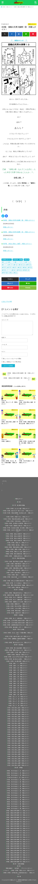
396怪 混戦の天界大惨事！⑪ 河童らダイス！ (18, 832)
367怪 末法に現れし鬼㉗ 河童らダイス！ (17, 243)
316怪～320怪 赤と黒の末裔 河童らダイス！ (18, 661)
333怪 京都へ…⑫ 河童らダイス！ (18, 690)
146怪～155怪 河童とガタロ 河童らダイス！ (23, 870)
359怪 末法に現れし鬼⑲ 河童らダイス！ (18, 747)
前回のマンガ (19, 40)
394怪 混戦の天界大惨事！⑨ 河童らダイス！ (18, 828)
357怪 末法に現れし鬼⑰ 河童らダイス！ (18, 743)
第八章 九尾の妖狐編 (18, 863)
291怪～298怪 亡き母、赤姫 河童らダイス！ (18, 652)
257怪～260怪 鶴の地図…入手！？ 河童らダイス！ (18, 627)
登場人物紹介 (9, 868)
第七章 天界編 (18, 767)
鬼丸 (16, 272)
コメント (4, 320)
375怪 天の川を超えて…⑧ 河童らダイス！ (18, 786)
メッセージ (6, 870)
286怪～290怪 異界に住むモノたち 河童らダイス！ (18, 650)
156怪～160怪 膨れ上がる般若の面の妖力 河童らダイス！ (18, 580)
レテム (5, 265)
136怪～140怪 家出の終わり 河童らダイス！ (18, 572)
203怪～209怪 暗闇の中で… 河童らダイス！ (18, 604)
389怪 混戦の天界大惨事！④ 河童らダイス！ (18, 817)
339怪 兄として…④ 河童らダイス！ (18, 703)
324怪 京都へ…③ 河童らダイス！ (18, 670)
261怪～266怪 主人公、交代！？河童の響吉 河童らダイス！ (18, 633)
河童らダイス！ (8, 227)
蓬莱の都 (27, 270)
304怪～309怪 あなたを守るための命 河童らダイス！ (18, 656)
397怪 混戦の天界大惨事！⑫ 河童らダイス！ (18, 835)
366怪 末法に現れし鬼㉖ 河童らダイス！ (18, 763)
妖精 (20, 267)
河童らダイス (7, 270)
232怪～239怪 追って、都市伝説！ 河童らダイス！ (18, 618)
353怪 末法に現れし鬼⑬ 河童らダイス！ (18, 734)
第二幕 (18, 866)
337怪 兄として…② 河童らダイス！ (18, 698)
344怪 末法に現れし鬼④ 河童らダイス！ (18, 714)
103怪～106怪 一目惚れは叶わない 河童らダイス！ (18, 556)
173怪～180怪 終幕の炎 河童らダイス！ (18, 587)
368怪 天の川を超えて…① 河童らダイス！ (18, 770)
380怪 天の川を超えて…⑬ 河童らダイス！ (18, 797)
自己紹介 (17, 868)
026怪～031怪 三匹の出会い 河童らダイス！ (18, 521)
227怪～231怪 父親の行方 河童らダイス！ (18, 612)
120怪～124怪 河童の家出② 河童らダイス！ (18, 565)
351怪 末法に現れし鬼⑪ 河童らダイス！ (18, 729)
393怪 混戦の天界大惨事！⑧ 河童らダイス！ (18, 826)
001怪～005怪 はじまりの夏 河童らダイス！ (18, 508)
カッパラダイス (20, 262)
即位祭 (29, 265)
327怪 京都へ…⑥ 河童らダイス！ (18, 676)
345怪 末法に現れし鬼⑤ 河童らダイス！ (18, 716)
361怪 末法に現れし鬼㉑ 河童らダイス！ (18, 752)
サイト (3, 351)
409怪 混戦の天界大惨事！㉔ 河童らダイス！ (18, 861)
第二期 (27, 259)
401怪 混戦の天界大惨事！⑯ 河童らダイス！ (18, 843)
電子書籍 (6, 272)
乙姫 (16, 265)
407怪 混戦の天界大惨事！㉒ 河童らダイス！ (18, 857)
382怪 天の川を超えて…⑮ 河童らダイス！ (18, 801)
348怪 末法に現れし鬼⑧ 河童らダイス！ (18, 723)
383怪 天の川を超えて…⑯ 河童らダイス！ (18, 804)
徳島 (25, 267)
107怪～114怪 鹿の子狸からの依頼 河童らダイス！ (18, 561)
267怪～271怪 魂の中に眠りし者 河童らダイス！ (18, 636)
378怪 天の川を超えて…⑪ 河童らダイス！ (18, 793)
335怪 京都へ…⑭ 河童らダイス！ (18, 694)
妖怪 (15, 267)
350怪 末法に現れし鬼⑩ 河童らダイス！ (18, 727)
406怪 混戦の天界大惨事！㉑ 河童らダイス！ (18, 855)
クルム (28, 262)
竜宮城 (20, 270)
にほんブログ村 (6, 301)
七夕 (11, 265)
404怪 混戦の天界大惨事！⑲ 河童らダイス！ (18, 850)
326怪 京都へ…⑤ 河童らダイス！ (18, 674)
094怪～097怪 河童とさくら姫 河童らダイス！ (18, 551)
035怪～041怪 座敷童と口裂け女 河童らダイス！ (18, 525)
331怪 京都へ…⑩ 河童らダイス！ (18, 685)
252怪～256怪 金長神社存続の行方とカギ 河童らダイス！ (18, 625)
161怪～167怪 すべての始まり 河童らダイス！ (18, 583)
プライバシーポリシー (26, 868)
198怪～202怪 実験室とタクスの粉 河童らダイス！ (18, 601)
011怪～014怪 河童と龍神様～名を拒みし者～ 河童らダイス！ (18, 513)
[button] (2, 215)
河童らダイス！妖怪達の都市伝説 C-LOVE (20, 880)
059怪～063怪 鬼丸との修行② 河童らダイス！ (18, 536)
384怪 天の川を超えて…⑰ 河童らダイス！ (18, 806)
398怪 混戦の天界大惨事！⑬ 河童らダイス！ (18, 837)
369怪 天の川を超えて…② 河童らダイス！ (18, 773)
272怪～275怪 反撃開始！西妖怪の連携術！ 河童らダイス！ (18, 639)
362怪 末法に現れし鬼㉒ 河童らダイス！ (18, 754)
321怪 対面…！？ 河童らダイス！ (18, 663)
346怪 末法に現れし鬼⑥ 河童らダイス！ (18, 718)
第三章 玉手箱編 (18, 589)
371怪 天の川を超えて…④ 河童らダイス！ (18, 777)
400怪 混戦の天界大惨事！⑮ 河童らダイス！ (19, 220)
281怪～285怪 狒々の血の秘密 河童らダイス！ (18, 648)
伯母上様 (22, 265)
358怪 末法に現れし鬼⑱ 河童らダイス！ (18, 745)
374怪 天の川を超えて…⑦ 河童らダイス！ (18, 784)
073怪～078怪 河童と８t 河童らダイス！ (18, 542)
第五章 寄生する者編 (18, 629)
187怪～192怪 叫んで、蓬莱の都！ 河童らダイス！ (18, 597)
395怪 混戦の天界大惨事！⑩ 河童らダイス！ (18, 830)
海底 (14, 270)
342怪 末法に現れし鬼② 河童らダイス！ (18, 710)
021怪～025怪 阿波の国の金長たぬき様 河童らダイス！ (18, 519)
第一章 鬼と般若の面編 (18, 505)
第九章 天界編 (18, 259)
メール (4, 344)
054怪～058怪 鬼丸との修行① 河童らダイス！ (18, 533)
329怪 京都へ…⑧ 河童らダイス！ (18, 681)
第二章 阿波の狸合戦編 (18, 558)
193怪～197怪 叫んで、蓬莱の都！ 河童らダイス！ (18, 599)
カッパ (11, 262)
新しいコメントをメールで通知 (12, 358)
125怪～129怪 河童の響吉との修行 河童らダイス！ (18, 568)
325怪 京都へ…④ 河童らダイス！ (18, 672)
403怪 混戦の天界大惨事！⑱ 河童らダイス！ (18, 848)
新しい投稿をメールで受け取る (12, 362)
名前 (3, 337)
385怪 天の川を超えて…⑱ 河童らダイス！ (18, 808)
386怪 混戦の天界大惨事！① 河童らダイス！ (18, 810)
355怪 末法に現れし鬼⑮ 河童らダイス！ (18, 738)
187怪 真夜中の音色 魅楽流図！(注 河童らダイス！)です (18, 595)
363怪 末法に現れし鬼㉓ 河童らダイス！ (18, 756)
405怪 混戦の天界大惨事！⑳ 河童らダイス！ (18, 852)
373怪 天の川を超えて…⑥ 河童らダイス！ (18, 781)
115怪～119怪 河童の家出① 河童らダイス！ (18, 563)
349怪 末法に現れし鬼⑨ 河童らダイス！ (18, 725)
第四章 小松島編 (18, 615)
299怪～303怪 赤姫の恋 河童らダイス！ (18, 654)
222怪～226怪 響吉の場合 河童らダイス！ (18, 610)
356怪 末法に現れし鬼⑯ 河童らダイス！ (18, 741)
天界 (5, 267)
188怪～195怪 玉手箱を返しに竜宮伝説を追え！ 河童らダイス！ (19, 873)
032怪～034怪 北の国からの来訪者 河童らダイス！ (18, 523)
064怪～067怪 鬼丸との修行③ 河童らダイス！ (18, 538)
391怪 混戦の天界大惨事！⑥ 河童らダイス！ (18, 821)
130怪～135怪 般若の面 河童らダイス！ (18, 570)
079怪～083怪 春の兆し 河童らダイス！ (18, 545)
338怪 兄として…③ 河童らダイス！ (18, 701)
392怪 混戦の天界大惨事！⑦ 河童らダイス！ (18, 824)
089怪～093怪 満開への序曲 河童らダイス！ (18, 549)
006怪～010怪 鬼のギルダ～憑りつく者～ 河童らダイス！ (18, 510)
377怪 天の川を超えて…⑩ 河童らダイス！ (18, 790)
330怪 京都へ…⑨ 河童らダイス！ (18, 683)
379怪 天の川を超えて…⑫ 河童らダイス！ (18, 795)
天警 (10, 267)
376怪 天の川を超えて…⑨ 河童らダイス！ (18, 788)
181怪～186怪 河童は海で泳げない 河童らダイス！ (18, 592)
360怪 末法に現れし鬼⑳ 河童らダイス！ (18, 749)
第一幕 (18, 502)
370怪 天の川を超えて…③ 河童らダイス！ (18, 775)
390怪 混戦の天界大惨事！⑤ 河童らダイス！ (19, 232)
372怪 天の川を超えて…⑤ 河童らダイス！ (18, 779)
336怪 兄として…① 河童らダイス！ (18, 696)
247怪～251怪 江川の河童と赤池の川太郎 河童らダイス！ (18, 622)
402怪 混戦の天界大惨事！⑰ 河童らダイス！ (18, 846)
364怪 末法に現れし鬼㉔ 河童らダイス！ (18, 758)
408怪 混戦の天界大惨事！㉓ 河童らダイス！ (18, 859)
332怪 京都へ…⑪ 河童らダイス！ (18, 687)
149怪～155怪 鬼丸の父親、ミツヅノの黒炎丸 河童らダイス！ (18, 577)
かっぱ (5, 262)
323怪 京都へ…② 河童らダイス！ (18, 667)
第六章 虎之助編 (18, 644)
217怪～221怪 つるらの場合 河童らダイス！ (18, 608)
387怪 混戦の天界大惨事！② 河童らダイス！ (18, 812)
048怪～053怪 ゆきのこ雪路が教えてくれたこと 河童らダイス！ (18, 531)
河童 (31, 267)
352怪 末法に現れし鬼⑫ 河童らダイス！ (18, 732)
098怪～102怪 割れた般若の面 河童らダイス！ (18, 553)
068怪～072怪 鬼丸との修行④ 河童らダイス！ (18, 540)
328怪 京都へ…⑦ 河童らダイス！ (18, 678)
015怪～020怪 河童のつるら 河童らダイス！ (18, 516)
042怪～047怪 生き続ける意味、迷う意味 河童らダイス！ (18, 527)
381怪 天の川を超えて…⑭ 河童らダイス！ (18, 799)
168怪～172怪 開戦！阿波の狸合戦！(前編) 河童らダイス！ (18, 585)
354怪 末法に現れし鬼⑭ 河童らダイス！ (18, 736)
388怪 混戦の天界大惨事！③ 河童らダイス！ (18, 815)
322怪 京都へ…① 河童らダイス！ (18, 665)
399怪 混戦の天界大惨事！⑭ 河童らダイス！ (18, 839)
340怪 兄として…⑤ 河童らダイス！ (18, 705)
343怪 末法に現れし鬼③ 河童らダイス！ (18, 712)
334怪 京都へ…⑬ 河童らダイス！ (18, 692)
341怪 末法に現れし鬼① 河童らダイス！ (18, 707)
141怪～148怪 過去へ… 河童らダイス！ (18, 574)
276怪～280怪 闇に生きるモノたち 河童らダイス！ (18, 642)
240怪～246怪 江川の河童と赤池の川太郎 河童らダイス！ (18, 620)
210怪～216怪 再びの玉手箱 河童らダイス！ (18, 606)
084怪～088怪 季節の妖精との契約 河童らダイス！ (18, 547)
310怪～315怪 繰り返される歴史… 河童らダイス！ (18, 659)
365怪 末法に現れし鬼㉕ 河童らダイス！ (18, 760)
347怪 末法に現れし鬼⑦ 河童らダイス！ (18, 721)
